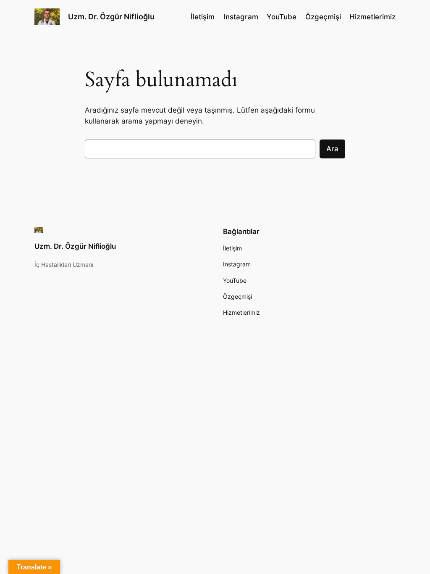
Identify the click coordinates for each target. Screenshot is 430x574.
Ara (332, 149)
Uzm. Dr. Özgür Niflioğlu (111, 16)
